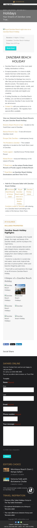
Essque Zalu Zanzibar (10, 138)
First (4, 386)
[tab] (9, 222)
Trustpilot (6, 378)
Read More (8, 172)
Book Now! (11, 48)
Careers (11, 524)
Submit (7, 456)
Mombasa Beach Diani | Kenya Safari (22, 470)
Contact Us (9, 106)
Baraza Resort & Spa (10, 132)
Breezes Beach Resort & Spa (13, 125)
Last (4, 395)
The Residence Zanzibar (11, 143)
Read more (8, 165)
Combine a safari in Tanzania (14, 206)
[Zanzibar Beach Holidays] (18, 32)
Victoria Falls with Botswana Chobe (19, 480)
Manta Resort (7, 159)
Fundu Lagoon (8, 152)
